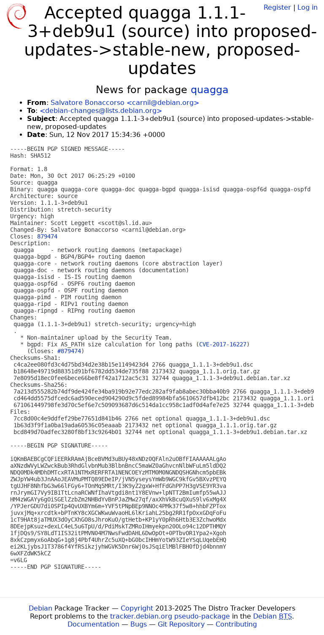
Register (277, 7)
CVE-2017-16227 (222, 344)
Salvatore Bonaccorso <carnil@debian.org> (125, 103)
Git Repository (181, 624)
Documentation (93, 624)
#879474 (69, 351)
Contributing (236, 624)
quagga (210, 90)
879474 (47, 236)
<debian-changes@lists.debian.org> (101, 111)
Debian (40, 608)
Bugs (138, 624)
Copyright (137, 608)
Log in (307, 7)
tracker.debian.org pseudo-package (170, 616)
